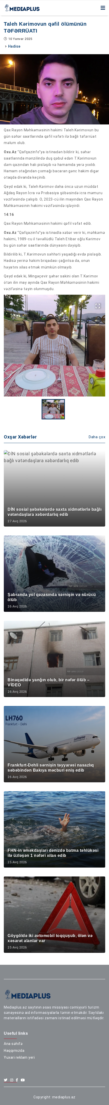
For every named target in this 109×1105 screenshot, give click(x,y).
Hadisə (14, 46)
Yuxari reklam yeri (19, 1057)
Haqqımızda (14, 1051)
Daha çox (97, 437)
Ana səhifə (13, 1044)
